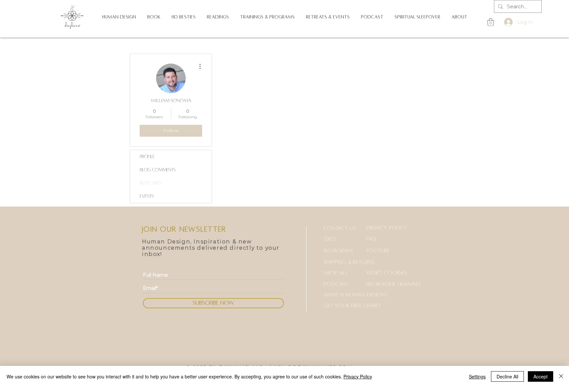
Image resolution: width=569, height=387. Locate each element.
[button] (119, 17)
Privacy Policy (357, 376)
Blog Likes (150, 182)
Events (147, 196)
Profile (147, 156)
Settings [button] (477, 376)
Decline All (507, 376)
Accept (540, 376)
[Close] (561, 376)
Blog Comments (158, 169)
